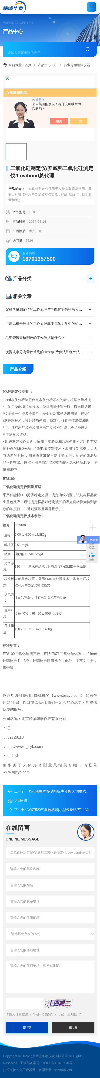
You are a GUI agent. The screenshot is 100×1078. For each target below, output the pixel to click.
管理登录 (44, 1070)
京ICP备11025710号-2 (59, 1063)
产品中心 (44, 65)
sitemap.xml (63, 1070)
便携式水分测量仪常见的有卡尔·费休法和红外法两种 (46, 352)
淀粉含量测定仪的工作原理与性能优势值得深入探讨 (45, 309)
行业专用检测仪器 (77, 65)
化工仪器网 (27, 1070)
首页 (28, 65)
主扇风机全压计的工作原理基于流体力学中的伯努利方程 (49, 324)
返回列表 (20, 800)
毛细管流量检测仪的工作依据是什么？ (35, 338)
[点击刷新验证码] (59, 1003)
